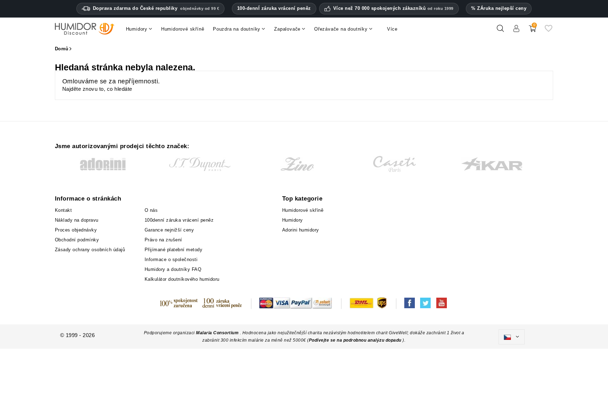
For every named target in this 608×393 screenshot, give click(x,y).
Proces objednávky (76, 230)
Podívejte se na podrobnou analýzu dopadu (356, 340)
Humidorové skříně (303, 210)
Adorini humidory (300, 230)
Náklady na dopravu (77, 220)
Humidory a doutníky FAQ (173, 269)
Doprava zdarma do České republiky (156, 8)
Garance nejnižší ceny (169, 230)
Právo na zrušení (163, 239)
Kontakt (63, 210)
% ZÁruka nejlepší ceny (498, 8)
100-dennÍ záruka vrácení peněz (274, 8)
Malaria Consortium (217, 332)
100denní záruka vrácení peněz (179, 220)
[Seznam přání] (548, 31)
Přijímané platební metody (174, 249)
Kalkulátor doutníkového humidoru (182, 279)
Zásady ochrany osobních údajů (90, 249)
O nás (151, 210)
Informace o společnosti (171, 259)
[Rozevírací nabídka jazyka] (511, 337)
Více (392, 29)
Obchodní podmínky (77, 239)
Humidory (292, 220)
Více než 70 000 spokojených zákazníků (393, 8)
